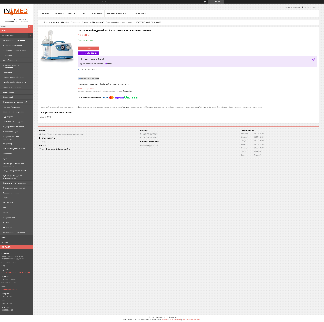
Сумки (5, 158)
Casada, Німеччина (11, 193)
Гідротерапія (8, 117)
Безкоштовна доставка (90, 78)
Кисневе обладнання (11, 107)
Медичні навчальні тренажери (11, 137)
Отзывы (5, 242)
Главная (44, 13)
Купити (89, 48)
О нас (4, 237)
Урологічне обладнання (12, 87)
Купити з (84, 53)
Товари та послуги (51, 22)
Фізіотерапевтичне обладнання (11, 66)
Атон (5, 208)
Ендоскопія (7, 55)
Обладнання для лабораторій (15, 102)
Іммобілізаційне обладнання (14, 82)
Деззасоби (7, 154)
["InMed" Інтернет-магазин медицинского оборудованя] (16, 11)
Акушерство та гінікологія (13, 127)
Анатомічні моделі (10, 131)
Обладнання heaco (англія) (14, 188)
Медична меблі (9, 217)
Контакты (97, 13)
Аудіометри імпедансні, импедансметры (12, 177)
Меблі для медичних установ (14, 50)
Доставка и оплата (117, 13)
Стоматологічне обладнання (14, 183)
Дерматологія (8, 92)
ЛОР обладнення (10, 60)
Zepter (5, 198)
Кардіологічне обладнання (14, 40)
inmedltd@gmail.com (9, 289)
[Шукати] (30, 26)
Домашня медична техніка (14, 149)
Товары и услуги (8, 35)
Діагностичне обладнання (13, 112)
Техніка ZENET (8, 203)
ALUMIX (6, 222)
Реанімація (7, 72)
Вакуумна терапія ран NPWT (14, 171)
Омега (5, 212)
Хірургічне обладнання (12, 45)
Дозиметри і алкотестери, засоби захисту (13, 164)
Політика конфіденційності (191, 319)
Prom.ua (174, 317)
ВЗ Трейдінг (8, 227)
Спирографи (8, 144)
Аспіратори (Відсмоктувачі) (93, 22)
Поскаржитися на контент (171, 319)
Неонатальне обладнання (13, 122)
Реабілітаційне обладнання (14, 77)
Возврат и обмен (140, 13)
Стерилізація (8, 97)
